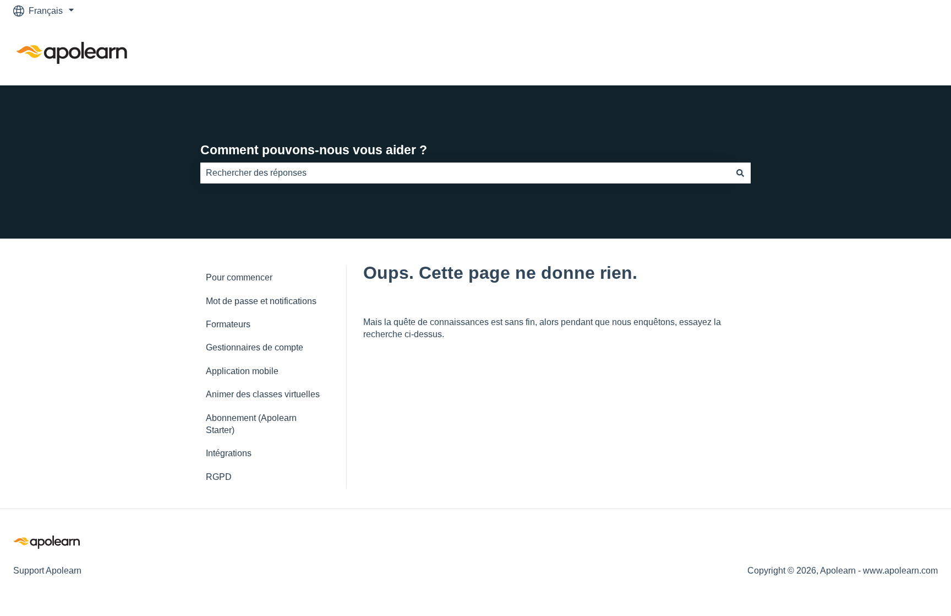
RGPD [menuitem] (219, 477)
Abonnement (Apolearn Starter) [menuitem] (251, 424)
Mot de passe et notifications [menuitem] (261, 301)
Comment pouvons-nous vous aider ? (313, 150)
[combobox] (465, 173)
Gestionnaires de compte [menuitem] (254, 347)
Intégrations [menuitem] (229, 453)
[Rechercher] (740, 173)
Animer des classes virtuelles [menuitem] (263, 394)
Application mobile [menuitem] (242, 371)
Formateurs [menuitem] (228, 324)
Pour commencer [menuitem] (239, 277)
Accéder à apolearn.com (879, 53)
